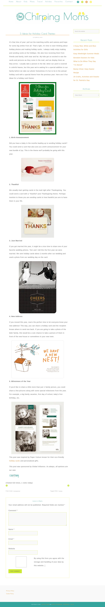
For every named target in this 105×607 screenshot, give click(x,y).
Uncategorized (17, 491)
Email (11, 539)
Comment (12, 510)
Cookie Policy (10, 593)
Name (11, 529)
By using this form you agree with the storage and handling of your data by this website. (49, 561)
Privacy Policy (10, 590)
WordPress (66, 604)
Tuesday (60, 491)
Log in (72, 604)
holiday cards (14, 461)
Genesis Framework (56, 604)
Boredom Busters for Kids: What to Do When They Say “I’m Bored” (84, 61)
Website (11, 549)
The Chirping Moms (52, 16)
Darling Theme (45, 604)
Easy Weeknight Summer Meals (86, 54)
